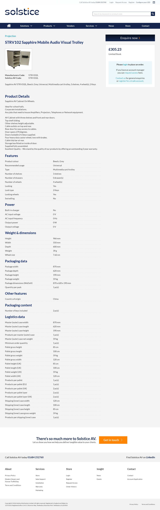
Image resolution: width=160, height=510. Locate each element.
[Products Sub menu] (54, 26)
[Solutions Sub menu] (31, 26)
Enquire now (129, 38)
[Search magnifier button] (153, 14)
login (125, 64)
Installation (40, 483)
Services (90, 25)
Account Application (134, 479)
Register (132, 2)
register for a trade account (131, 81)
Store (127, 25)
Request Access (121, 2)
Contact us (121, 78)
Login (111, 2)
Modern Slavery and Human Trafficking (12, 480)
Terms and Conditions (13, 485)
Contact (145, 25)
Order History (71, 487)
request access (131, 72)
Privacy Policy (10, 475)
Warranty (39, 487)
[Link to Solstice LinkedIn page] (153, 2)
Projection (10, 36)
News (111, 25)
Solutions (24, 25)
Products (48, 25)
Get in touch (111, 440)
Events (99, 479)
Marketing (39, 490)
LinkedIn (150, 457)
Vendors (70, 25)
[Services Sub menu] (96, 26)
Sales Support (40, 479)
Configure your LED (143, 2)
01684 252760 (101, 2)
